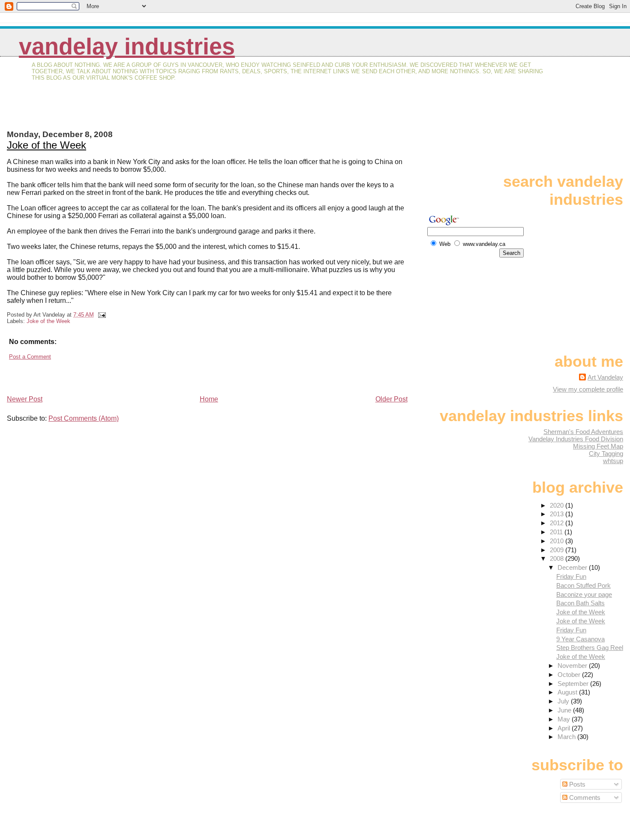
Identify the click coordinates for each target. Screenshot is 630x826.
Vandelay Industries (127, 46)
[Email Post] (101, 314)
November (573, 665)
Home (209, 399)
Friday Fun (571, 576)
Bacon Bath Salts (580, 603)
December (573, 567)
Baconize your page (584, 594)
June (565, 710)
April (565, 728)
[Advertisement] (107, 111)
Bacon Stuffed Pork (583, 585)
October (570, 674)
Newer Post (24, 399)
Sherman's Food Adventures (583, 431)
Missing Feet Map (598, 446)
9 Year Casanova (580, 639)
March (567, 736)
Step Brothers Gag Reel (589, 647)
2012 (557, 523)
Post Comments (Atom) (83, 418)
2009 (557, 550)
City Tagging (606, 453)
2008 (557, 558)
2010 (557, 541)
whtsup (613, 460)
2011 (557, 532)
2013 (557, 514)
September (574, 683)
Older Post (391, 399)
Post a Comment (30, 356)
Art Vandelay (605, 377)
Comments (583, 797)
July (564, 701)
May (565, 719)
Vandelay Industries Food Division (575, 439)
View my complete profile (588, 389)
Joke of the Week (46, 145)
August (568, 692)
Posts (576, 784)
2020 (557, 505)
